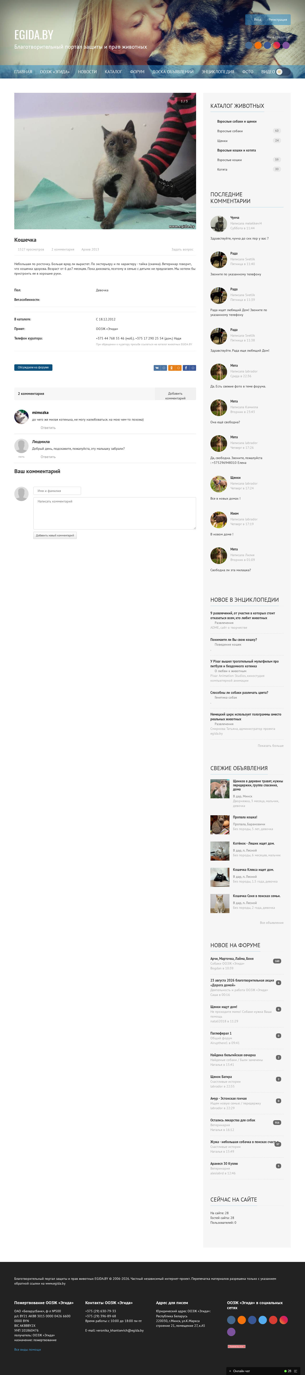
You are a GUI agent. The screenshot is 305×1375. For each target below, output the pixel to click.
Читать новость (152, 739)
